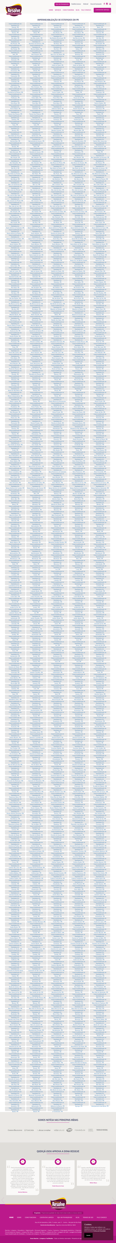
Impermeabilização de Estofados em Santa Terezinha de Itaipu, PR (15, 236)
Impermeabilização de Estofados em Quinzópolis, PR (100, 323)
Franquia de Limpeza (32, 1234)
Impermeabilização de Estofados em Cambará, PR (78, 952)
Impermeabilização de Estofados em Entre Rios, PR (78, 795)
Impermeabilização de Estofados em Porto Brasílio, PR (78, 355)
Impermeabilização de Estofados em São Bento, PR (57, 220)
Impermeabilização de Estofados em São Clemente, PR (57, 215)
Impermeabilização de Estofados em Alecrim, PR (78, 1093)
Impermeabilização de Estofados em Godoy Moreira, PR (15, 735)
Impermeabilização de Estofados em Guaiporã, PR (78, 724)
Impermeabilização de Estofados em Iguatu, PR (57, 681)
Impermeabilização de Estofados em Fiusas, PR (57, 762)
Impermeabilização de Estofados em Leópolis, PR (57, 578)
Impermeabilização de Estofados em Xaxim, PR (36, 25)
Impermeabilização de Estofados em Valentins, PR (57, 57)
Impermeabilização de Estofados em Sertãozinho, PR (36, 133)
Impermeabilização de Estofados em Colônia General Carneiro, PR (57, 870)
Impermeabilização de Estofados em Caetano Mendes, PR (57, 963)
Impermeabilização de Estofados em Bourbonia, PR (36, 979)
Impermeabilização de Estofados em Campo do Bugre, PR (15, 941)
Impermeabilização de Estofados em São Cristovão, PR (36, 215)
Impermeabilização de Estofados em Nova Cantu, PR (15, 475)
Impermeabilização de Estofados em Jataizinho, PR (100, 610)
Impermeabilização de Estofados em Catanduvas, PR (15, 903)
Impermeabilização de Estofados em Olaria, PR (78, 448)
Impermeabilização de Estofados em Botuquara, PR (57, 979)
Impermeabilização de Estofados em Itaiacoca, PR (100, 654)
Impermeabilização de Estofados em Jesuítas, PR (57, 610)
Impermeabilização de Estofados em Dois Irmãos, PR (36, 816)
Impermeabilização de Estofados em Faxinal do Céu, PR (100, 778)
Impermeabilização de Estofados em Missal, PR (15, 502)
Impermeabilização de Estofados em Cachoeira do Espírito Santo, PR (15, 968)
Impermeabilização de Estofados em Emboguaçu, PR (100, 800)
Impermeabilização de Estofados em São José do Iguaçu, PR (79, 187)
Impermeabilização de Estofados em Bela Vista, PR (100, 1006)
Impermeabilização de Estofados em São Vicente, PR (15, 155)
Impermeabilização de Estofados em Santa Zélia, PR (100, 231)
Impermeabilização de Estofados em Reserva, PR (100, 312)
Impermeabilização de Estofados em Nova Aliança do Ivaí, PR (79, 480)
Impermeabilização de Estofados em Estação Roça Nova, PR (36, 789)
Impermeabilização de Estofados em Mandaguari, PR (100, 551)
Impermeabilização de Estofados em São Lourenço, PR (57, 182)
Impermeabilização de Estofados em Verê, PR (15, 52)
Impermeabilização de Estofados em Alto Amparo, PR (36, 1087)
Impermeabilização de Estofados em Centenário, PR (36, 898)
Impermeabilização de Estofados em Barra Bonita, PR (57, 1022)
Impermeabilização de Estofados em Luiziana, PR (36, 567)
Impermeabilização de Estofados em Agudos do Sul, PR (100, 1093)
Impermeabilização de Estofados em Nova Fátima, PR (36, 469)
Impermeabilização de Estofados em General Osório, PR (57, 735)
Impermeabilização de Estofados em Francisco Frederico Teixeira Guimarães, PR (36, 746)
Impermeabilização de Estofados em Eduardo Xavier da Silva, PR (15, 805)
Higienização (29, 1230)
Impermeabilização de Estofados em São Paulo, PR (57, 171)
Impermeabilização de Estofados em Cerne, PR (36, 892)
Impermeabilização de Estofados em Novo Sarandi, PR (36, 453)
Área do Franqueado (96, 4)
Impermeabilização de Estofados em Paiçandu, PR (57, 437)
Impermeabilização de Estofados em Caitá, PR (57, 957)
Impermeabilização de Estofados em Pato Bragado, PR (15, 410)
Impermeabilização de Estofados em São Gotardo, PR (15, 209)
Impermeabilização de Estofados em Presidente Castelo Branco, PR (79, 339)
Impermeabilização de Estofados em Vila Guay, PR (78, 41)
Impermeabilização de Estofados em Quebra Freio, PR (100, 328)
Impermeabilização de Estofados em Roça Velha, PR (78, 280)
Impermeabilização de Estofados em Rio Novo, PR (15, 290)
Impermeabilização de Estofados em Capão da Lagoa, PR (100, 919)
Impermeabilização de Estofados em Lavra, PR (100, 578)
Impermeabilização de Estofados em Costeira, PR (57, 838)
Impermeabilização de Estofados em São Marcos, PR (78, 177)
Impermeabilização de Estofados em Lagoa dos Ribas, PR (57, 594)
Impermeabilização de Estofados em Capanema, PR (57, 925)
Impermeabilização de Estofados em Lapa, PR (78, 583)
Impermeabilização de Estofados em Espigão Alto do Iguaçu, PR (100, 789)
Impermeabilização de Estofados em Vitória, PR (36, 30)
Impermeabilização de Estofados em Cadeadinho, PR (78, 963)
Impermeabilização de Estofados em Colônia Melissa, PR (15, 870)
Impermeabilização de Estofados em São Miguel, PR (15, 177)
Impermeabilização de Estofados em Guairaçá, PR (36, 724)
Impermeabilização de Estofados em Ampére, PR (36, 1071)
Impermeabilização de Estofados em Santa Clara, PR (15, 263)
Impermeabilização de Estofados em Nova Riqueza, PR (15, 464)
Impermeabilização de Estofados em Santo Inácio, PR (100, 220)
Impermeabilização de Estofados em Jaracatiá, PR (15, 621)
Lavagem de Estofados (76, 1232)
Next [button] (113, 1200)
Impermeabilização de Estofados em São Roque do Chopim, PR (79, 160)
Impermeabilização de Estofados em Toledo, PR (78, 90)
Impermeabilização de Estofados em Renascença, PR (15, 318)
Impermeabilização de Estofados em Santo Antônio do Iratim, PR (79, 225)
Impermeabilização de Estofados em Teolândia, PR (36, 106)
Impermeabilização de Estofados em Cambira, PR (15, 952)
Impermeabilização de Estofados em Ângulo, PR (36, 1066)
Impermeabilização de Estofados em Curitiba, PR (36, 827)
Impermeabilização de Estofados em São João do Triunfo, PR (79, 198)
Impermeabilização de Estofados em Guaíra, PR (57, 724)
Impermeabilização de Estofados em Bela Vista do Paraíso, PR (36, 1006)
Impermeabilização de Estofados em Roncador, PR (15, 280)
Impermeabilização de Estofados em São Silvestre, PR (78, 155)
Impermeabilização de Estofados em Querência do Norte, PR (36, 328)
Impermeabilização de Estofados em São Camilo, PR (15, 220)
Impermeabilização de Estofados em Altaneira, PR (100, 1087)
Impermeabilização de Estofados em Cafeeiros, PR (15, 963)
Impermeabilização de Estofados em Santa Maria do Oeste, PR (99, 242)
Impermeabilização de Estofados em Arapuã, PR (78, 1049)
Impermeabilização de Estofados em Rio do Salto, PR (57, 290)
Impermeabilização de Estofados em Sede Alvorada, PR (15, 149)
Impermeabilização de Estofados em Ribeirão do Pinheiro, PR (57, 307)
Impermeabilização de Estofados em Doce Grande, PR (57, 816)
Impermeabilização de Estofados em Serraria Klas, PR (15, 139)
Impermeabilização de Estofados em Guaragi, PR (57, 713)
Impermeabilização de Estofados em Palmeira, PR (57, 431)
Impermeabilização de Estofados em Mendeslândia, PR (36, 507)
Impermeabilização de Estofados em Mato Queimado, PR (57, 513)
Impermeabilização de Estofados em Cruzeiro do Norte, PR (36, 833)
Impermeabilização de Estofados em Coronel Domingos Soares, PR (79, 843)
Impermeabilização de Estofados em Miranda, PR (78, 502)
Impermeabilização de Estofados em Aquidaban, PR (57, 1055)
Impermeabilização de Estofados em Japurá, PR (36, 621)
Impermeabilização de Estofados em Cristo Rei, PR (100, 833)
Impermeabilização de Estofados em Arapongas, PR (15, 1055)
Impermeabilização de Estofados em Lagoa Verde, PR (100, 589)
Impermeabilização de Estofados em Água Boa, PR (78, 1098)
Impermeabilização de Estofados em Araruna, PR (15, 1049)
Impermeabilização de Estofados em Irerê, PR (57, 659)
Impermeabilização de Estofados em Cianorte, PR (15, 887)
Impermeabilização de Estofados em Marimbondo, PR (57, 529)
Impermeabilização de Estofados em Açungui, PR (78, 1104)
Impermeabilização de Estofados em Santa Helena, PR (78, 252)
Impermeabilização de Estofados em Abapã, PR (36, 1109)
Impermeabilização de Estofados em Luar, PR (57, 567)
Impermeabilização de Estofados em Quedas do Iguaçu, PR (78, 328)
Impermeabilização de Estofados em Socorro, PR (15, 128)
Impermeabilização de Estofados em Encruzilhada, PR (36, 800)
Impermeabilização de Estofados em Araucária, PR (100, 1044)
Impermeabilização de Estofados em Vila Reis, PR (100, 36)
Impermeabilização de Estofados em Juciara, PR (36, 605)
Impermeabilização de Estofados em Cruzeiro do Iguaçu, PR (57, 833)
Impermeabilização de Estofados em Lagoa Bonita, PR (78, 594)
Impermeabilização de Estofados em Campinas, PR (57, 941)
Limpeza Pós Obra (27, 1232)
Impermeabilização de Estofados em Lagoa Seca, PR (15, 594)
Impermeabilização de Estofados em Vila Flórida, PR (15, 46)
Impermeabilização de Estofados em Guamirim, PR (78, 719)
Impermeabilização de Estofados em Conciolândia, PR (57, 854)
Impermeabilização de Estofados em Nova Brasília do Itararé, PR (36, 475)
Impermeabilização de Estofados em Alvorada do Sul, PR (100, 1071)
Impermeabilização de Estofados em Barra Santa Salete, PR (100, 1017)
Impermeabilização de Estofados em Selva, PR (36, 144)
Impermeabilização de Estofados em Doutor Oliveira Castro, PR (57, 805)
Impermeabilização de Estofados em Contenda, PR (57, 849)
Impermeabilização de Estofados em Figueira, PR (100, 762)
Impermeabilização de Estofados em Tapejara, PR (15, 117)
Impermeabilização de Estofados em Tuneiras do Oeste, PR (57, 74)
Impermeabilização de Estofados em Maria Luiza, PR (100, 534)
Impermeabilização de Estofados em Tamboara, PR (57, 117)
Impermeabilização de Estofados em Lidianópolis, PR (15, 578)
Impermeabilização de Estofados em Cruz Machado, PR (78, 833)
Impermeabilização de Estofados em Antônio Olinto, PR (57, 1060)
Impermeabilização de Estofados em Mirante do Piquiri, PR (57, 502)
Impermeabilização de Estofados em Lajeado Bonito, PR (36, 589)
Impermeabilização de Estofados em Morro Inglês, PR (100, 491)
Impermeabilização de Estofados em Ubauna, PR (57, 68)
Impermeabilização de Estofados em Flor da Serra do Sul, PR (15, 762)
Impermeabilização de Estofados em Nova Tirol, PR (36, 458)
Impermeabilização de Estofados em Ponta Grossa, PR (36, 366)
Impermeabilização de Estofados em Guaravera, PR (36, 702)
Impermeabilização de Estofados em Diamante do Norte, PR (15, 822)
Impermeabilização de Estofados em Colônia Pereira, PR (57, 865)
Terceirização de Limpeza (12, 1232)
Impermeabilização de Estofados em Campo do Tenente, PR (79, 936)
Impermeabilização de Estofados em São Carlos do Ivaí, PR (99, 215)
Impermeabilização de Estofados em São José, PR (36, 193)
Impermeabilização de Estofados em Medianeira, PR (100, 507)
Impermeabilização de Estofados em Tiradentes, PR (100, 90)
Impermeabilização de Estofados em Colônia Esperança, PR (78, 870)
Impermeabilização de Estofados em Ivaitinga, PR (100, 637)
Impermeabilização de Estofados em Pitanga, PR (100, 372)
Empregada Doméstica (67, 1230)
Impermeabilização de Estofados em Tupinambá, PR (15, 74)
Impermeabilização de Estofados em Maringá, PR (36, 529)
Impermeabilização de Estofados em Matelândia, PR (100, 513)
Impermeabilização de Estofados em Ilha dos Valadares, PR (99, 675)
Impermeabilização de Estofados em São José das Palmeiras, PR (100, 187)
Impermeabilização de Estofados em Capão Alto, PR (36, 925)
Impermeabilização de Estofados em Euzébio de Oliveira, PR (100, 784)
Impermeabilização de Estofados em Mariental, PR (57, 534)
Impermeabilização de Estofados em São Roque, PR (100, 160)
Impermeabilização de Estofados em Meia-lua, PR (78, 507)
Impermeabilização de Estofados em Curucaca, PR (100, 822)
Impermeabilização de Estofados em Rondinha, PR (100, 274)
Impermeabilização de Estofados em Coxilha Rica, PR (15, 838)
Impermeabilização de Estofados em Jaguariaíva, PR (57, 627)
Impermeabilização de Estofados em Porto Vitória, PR (78, 345)
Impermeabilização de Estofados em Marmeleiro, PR (15, 524)
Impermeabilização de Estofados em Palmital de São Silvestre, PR (78, 426)
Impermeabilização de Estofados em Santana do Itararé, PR (57, 231)
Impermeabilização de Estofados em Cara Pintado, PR (78, 914)
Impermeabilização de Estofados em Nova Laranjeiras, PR (15, 469)
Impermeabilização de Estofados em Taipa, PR (15, 122)
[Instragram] (107, 4)
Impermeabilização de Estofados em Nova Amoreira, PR (15, 480)
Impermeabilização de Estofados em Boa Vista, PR (15, 995)
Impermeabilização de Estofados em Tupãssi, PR (36, 74)
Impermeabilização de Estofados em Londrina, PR (15, 572)
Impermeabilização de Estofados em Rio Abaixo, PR (36, 307)
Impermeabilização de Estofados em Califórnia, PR (15, 957)
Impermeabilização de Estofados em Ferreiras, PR (15, 767)
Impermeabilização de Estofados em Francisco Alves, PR (78, 746)
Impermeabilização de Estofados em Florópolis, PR (100, 751)
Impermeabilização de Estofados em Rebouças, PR (78, 318)
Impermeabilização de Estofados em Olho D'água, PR (36, 448)
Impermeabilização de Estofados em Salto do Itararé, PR (36, 269)
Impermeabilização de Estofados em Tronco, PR (100, 74)
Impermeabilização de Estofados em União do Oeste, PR (57, 63)
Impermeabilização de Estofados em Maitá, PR (15, 561)
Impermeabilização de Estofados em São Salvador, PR (36, 160)
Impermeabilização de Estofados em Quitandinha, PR (78, 323)
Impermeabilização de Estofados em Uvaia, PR (78, 57)
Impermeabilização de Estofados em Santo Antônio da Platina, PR (15, 231)
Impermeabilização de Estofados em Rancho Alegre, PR (36, 323)
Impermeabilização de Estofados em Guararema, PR (100, 702)
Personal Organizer (41, 1230)
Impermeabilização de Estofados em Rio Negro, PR (36, 290)
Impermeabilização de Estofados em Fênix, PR (100, 767)
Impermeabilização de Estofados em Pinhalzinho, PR (78, 383)
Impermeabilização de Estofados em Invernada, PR (15, 670)
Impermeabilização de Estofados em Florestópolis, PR (57, 757)
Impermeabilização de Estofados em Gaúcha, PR (15, 740)
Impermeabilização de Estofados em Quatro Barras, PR (36, 334)
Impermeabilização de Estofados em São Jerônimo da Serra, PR (100, 204)
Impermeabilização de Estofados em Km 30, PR (15, 599)
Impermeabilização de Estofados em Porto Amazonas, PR (36, 361)
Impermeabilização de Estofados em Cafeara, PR (36, 963)
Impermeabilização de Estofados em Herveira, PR (36, 697)
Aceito (88, 1235)
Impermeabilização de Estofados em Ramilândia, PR (57, 323)
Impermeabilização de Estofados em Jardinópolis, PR (15, 616)
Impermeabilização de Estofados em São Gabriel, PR (36, 209)
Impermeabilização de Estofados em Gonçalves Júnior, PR (36, 730)
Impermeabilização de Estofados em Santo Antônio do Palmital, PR (57, 225)
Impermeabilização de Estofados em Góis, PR (57, 730)
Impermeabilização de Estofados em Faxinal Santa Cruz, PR (57, 778)
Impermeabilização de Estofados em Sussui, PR (57, 122)
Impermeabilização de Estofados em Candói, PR (36, 930)
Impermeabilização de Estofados (15, 1234)
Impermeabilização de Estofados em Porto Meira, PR (15, 355)
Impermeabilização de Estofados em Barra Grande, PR (15, 1022)
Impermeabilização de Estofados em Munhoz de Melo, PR (78, 491)
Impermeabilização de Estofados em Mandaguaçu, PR (15, 556)
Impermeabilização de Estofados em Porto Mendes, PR (100, 350)
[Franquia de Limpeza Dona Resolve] (13, 10)
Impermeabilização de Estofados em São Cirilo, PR (78, 215)
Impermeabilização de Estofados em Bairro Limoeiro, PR (15, 1033)
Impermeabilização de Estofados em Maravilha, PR (15, 545)
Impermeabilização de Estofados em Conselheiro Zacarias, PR (78, 849)
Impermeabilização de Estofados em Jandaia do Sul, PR (36, 627)
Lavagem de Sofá (63, 1232)
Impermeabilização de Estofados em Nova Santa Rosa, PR (78, 458)
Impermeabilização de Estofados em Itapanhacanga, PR (100, 648)
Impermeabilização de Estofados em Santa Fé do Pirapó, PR (100, 252)
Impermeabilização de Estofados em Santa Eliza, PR (57, 258)
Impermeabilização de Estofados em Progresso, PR (15, 339)
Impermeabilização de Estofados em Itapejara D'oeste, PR (57, 648)
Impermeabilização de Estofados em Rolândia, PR (57, 280)
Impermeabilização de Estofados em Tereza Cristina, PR (100, 101)
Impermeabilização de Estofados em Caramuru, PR (100, 908)
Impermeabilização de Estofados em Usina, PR (100, 57)
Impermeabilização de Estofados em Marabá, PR (78, 545)
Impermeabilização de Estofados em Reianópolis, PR (36, 318)
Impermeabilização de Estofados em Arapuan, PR (57, 1049)
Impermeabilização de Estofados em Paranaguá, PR (78, 415)
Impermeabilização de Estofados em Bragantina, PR (100, 973)
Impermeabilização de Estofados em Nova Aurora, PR (100, 475)
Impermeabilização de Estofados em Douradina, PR (36, 811)
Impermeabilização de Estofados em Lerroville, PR (36, 578)
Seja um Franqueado (64, 1218)
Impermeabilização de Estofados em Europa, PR (15, 789)
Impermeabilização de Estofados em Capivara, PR (15, 919)
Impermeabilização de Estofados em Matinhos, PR (78, 513)
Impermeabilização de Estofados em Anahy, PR (15, 1071)
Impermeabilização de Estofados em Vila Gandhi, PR (100, 41)
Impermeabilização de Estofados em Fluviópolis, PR (78, 751)
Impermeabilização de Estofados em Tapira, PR (100, 112)
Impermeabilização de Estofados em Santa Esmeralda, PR (36, 258)
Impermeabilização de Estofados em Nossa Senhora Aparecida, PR (100, 486)
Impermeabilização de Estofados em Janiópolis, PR (78, 621)
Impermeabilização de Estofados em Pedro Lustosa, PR (15, 399)
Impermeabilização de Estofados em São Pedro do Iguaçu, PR (100, 166)
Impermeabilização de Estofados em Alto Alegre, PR (78, 1087)
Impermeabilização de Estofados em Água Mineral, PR (36, 1098)
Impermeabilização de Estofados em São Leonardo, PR (78, 182)
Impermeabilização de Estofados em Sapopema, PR (78, 149)
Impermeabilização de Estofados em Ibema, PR (36, 692)
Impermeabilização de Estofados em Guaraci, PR (78, 713)
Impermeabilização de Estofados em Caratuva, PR (78, 908)
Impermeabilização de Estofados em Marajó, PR (36, 545)
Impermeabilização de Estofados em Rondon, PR (78, 274)
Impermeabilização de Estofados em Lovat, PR (78, 567)
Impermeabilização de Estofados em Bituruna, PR (100, 995)
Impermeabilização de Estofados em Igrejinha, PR (15, 686)
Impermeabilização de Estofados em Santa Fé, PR (15, 258)
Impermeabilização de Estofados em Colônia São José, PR (15, 865)
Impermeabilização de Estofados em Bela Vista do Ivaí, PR (57, 1006)
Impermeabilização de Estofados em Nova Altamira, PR (57, 480)
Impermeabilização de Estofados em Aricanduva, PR (36, 1044)
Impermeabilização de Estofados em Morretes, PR (36, 496)
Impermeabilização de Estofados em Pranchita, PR (36, 345)
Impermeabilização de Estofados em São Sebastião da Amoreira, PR (100, 155)
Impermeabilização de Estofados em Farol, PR (57, 784)
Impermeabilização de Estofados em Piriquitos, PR (15, 377)
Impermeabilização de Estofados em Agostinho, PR (15, 1104)
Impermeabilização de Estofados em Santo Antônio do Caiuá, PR (100, 225)
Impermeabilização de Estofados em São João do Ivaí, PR (15, 204)
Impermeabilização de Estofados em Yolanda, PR (15, 25)
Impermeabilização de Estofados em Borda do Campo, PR (15, 984)
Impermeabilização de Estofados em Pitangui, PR (57, 372)
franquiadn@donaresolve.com (49, 1234)
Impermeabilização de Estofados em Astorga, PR (15, 1039)
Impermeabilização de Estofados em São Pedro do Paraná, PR (57, 166)
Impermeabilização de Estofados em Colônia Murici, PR (100, 865)
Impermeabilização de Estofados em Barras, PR (57, 1017)
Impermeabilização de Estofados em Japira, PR (57, 621)
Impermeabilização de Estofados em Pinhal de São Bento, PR (15, 388)
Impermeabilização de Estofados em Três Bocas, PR (78, 84)
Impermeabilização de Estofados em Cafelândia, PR (100, 957)
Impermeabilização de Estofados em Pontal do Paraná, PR (15, 366)
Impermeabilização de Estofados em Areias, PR (57, 1044)
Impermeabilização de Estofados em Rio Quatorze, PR (78, 285)
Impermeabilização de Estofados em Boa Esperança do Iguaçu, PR (57, 995)
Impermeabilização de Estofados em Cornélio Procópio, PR (100, 843)
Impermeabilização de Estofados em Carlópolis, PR (15, 908)
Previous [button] (3, 1200)
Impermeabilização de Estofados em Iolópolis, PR (78, 664)
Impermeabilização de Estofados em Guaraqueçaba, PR (15, 708)
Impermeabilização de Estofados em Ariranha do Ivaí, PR (15, 1044)
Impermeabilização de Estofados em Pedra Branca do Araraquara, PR (57, 399)
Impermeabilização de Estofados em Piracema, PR (100, 377)
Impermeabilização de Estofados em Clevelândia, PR (57, 881)
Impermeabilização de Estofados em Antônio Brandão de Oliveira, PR (79, 1060)
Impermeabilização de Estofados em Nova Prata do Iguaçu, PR (36, 464)
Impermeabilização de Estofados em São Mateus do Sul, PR (36, 177)
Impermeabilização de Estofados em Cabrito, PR (15, 973)
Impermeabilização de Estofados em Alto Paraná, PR (57, 1082)
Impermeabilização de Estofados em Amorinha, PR (57, 1071)
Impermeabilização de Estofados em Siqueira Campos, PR (57, 128)
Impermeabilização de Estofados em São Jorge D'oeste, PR (57, 193)
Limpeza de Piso (51, 1232)
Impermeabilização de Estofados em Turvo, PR (100, 68)
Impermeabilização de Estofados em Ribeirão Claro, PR (100, 307)
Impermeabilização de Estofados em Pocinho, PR (100, 366)
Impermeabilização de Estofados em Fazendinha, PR (36, 773)
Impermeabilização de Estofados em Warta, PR (100, 25)
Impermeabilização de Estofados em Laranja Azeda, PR (57, 583)
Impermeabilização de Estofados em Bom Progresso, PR (100, 984)
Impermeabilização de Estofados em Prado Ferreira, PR (57, 345)
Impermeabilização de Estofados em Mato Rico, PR (36, 513)
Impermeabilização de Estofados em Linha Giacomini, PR (78, 572)
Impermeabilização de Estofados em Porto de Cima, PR (36, 355)
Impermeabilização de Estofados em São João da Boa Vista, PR (57, 204)
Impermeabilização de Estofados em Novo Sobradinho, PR (15, 453)
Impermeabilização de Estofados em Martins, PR (36, 518)
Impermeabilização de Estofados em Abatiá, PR (15, 1109)
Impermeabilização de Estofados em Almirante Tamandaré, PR (36, 1093)
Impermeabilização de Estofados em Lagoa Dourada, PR (36, 594)
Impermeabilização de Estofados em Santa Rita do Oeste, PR (79, 236)
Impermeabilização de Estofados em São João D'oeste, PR (57, 198)
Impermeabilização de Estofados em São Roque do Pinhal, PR (57, 160)
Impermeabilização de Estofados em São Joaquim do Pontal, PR (15, 198)
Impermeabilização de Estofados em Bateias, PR (36, 1011)
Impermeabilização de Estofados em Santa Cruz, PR (100, 258)
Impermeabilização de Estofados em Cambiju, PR (36, 952)
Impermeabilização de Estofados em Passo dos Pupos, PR (78, 410)
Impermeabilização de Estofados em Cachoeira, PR (78, 968)
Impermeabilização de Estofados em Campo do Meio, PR (100, 936)
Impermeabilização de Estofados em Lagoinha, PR (78, 589)
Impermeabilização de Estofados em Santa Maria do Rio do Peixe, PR (78, 242)
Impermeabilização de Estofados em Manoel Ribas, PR (100, 545)
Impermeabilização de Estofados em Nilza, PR (36, 491)
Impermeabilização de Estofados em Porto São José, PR (100, 345)
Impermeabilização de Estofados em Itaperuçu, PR (36, 648)
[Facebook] (104, 4)
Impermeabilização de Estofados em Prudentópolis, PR (100, 334)
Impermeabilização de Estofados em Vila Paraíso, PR (15, 41)
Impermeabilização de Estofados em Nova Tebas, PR (57, 458)
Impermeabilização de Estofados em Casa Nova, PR (100, 903)
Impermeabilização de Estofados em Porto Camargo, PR (57, 355)
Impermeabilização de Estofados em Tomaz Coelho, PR (57, 90)
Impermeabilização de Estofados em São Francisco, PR (100, 209)
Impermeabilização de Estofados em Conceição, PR (100, 854)
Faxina (50, 1230)
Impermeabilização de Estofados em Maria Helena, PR (15, 540)
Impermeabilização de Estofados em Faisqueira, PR (78, 784)
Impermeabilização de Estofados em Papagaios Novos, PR (78, 421)
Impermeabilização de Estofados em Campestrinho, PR (100, 946)
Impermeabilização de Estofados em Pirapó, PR (57, 377)
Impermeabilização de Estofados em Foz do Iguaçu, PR (15, 751)
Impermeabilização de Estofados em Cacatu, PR (100, 968)
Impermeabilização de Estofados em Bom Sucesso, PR (57, 984)
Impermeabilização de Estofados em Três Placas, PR (78, 79)
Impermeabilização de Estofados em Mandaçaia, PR (36, 556)
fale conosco (86, 10)
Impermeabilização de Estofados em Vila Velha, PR (15, 36)
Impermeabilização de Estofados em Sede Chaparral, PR (100, 144)
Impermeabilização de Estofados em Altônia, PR (36, 1076)
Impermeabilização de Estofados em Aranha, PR (36, 1055)
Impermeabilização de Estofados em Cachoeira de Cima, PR (57, 968)
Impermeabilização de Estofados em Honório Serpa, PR (100, 692)
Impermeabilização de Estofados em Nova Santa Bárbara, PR (100, 458)
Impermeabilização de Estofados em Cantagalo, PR (100, 925)
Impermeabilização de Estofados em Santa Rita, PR (100, 236)
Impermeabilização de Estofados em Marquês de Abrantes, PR (100, 518)
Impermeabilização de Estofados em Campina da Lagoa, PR (57, 946)
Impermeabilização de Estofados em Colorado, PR (36, 860)
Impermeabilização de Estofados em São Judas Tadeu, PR (100, 182)
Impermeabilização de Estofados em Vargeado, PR (15, 57)
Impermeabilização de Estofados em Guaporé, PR (36, 719)
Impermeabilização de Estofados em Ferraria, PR (36, 767)
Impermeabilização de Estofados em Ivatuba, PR (57, 637)
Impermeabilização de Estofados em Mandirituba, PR (57, 551)
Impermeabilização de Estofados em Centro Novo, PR (57, 892)
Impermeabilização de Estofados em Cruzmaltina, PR (78, 827)
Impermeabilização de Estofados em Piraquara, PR (36, 377)
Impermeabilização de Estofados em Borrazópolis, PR (78, 979)
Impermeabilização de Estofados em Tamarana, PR (100, 117)
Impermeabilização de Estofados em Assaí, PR (57, 1039)
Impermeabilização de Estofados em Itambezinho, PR (15, 654)
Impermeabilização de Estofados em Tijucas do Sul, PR (78, 95)
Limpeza (13, 1230)
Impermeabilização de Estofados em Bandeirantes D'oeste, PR (36, 1028)
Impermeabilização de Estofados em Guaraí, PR (36, 713)
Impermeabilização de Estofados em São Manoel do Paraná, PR (100, 177)
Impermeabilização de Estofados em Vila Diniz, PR (57, 46)
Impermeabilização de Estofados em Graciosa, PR (15, 730)
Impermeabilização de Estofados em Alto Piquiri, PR (36, 1082)
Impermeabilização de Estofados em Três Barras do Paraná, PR (15, 90)
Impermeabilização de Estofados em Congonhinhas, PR (15, 854)
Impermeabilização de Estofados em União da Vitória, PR (78, 63)
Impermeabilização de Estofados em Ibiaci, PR (15, 692)
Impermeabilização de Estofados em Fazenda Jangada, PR (100, 773)
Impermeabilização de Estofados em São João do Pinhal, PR (100, 198)
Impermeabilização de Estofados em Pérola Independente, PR (15, 393)
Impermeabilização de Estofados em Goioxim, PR (78, 730)
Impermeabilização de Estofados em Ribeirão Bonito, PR (15, 312)
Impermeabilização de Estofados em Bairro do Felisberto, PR (36, 1033)
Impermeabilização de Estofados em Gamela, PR (36, 740)
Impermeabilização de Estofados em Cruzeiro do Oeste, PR (15, 833)
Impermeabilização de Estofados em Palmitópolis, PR (57, 426)
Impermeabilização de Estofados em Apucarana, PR (78, 1055)
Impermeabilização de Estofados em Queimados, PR (57, 328)
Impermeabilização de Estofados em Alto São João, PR (57, 1076)
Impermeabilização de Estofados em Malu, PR (78, 556)
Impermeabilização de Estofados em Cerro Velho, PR (78, 887)
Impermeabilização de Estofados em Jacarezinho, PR (36, 632)
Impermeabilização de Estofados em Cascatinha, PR (78, 903)
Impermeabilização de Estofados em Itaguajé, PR (15, 659)
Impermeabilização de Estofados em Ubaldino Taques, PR (78, 68)
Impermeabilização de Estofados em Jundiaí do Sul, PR (15, 605)
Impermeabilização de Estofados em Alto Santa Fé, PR (78, 1076)
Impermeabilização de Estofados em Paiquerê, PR (100, 431)
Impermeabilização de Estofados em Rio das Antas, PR (57, 296)
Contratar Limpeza (47, 1218)
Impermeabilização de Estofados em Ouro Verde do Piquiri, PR (100, 437)
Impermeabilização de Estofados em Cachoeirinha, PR (100, 963)
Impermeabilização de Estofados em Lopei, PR (100, 567)
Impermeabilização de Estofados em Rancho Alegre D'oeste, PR (15, 323)
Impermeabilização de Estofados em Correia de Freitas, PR (15, 843)
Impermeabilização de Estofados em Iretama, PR (36, 659)
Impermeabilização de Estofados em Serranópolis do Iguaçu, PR (36, 139)
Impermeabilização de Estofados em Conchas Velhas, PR (78, 854)
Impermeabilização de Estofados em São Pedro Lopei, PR (36, 166)
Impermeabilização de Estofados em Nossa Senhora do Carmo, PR (100, 480)
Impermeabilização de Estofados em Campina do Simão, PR (15, 946)
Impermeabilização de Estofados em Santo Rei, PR (78, 220)
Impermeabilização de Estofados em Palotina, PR (36, 426)
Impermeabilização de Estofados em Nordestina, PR (15, 491)
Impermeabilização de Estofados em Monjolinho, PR (100, 496)
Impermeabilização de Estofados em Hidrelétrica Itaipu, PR (15, 697)
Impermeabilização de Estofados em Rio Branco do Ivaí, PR (36, 301)
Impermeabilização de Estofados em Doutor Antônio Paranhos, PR (15, 811)
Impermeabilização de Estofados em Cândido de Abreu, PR (57, 930)
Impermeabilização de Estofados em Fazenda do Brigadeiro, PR (36, 778)
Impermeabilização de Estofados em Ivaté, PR (78, 637)
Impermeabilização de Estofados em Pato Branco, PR (100, 404)
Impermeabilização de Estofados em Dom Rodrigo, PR (78, 811)
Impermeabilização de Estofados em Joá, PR (36, 610)
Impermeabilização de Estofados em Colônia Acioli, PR (100, 876)
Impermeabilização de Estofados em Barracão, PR (78, 1017)
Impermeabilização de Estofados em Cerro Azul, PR (100, 887)
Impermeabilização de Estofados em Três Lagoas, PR (15, 84)
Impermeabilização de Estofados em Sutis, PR (36, 122)
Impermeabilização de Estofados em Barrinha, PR (78, 1011)
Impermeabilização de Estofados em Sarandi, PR (57, 149)
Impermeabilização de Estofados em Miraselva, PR (36, 502)
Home (11, 1217)
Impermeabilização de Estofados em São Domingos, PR (15, 215)
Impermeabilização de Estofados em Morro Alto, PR (15, 496)
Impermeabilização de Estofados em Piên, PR (78, 388)
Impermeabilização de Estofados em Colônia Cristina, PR (15, 876)
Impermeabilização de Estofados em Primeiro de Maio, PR (36, 339)
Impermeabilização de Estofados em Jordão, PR (100, 605)
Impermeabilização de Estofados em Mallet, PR (100, 556)
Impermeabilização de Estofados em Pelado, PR (100, 393)
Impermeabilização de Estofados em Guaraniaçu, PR (78, 708)
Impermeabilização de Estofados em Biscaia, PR (15, 1001)
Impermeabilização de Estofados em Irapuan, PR (100, 659)
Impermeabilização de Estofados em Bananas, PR (78, 1028)
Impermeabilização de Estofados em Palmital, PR (100, 426)
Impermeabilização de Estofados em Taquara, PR (57, 112)
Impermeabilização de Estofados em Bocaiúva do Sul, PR (57, 990)
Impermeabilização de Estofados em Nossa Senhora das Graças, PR (36, 486)
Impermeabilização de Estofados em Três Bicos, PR (100, 84)
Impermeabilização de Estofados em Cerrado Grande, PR (15, 892)
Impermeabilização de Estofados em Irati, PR (78, 659)
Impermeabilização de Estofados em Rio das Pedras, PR (15, 296)
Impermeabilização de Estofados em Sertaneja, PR (78, 133)
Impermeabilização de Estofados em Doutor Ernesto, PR (78, 805)
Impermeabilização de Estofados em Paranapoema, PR (57, 415)
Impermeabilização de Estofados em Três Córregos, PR (36, 84)
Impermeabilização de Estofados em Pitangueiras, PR (78, 372)
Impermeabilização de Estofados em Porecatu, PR (100, 361)
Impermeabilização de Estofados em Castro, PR (36, 903)
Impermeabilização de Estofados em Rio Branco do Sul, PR (15, 301)
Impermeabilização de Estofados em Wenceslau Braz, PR (78, 25)
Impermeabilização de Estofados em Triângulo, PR (57, 79)
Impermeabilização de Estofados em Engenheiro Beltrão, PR (100, 795)
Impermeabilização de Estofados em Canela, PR (15, 930)
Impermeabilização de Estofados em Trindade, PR (36, 79)
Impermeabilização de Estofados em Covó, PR (36, 838)
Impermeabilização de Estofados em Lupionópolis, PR (100, 561)
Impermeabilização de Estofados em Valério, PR (36, 57)
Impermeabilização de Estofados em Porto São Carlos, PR (15, 350)
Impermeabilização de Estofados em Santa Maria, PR (15, 247)
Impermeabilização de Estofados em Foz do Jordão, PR (100, 746)
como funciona (68, 10)
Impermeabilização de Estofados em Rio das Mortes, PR (36, 296)
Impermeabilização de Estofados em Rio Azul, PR (15, 307)
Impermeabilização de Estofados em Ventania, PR (78, 52)
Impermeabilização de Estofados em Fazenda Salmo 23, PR (57, 773)
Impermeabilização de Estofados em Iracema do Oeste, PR (15, 664)
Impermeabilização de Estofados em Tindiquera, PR (15, 95)
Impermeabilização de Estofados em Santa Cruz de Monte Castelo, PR (78, 258)
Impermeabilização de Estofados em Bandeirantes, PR (57, 1028)
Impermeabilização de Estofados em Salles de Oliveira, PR (78, 269)
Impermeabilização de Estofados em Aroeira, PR (100, 1039)
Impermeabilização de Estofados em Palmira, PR (15, 431)
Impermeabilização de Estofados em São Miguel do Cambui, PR (100, 171)
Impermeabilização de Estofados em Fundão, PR (78, 740)
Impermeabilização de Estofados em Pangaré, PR (100, 421)
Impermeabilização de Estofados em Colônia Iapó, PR (36, 870)
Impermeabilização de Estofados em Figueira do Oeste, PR (78, 762)
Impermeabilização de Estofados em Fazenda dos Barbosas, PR (15, 778)
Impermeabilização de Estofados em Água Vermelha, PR (15, 1098)
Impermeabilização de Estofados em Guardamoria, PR (15, 702)
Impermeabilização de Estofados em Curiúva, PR (15, 827)
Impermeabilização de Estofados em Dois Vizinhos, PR (100, 811)
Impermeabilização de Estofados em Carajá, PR (36, 914)
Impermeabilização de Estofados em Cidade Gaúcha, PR (100, 881)
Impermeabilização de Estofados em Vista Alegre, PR (78, 30)
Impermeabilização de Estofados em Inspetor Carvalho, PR (36, 670)
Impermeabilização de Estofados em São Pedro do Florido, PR (15, 171)
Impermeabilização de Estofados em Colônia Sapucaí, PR (100, 860)
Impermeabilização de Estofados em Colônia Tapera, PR (57, 860)
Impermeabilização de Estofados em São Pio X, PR (15, 166)
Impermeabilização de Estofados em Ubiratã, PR (36, 68)
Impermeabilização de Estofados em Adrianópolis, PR (36, 1104)
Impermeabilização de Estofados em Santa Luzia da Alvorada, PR (57, 247)
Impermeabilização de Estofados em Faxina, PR (36, 784)
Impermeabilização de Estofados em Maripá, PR (100, 524)
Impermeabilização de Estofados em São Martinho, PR (57, 177)
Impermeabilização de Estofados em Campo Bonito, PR (36, 941)
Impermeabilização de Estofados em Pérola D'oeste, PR (36, 393)
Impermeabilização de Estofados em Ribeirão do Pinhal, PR (78, 307)
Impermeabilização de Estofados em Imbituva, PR (36, 675)
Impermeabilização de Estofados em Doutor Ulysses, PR (36, 805)
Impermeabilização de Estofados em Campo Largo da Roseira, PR (36, 936)
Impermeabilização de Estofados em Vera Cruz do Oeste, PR (57, 52)
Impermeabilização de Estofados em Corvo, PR (78, 838)
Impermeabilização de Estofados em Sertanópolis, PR (57, 133)
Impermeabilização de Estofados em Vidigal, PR (78, 46)
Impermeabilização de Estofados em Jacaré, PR (57, 632)
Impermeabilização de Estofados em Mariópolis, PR (15, 529)
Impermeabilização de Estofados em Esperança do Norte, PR (36, 795)
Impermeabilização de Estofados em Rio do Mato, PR (78, 290)
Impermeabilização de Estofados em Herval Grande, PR (57, 697)
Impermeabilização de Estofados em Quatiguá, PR (57, 334)
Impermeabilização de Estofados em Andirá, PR (100, 1066)
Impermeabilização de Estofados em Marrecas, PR (57, 518)
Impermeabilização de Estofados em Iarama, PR (78, 692)
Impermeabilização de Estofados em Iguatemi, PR (78, 681)
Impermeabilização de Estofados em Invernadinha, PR (100, 664)
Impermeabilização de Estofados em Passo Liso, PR (36, 410)
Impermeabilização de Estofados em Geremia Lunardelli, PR (36, 735)
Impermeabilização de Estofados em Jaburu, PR (78, 632)
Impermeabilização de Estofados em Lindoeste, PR (100, 572)
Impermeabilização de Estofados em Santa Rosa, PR (57, 236)
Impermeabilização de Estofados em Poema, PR (78, 366)
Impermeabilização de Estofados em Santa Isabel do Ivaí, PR (36, 252)
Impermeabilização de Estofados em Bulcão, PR (36, 973)
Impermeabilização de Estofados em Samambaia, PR (78, 263)
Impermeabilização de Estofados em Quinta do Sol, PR (15, 328)
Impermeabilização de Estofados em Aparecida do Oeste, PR (15, 1060)
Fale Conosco (102, 1218)
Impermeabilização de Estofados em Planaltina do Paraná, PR (36, 372)
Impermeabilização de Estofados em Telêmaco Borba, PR (57, 106)
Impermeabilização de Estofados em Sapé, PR (100, 149)
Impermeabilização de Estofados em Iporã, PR (36, 664)
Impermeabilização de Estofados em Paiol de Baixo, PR (36, 437)
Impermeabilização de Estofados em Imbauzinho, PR (57, 675)
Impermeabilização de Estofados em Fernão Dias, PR (57, 767)
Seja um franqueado (62, 4)
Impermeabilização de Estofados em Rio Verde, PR (15, 285)
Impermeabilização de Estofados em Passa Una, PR (15, 415)
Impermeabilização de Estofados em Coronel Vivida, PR (36, 843)
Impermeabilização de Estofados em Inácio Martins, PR (15, 675)
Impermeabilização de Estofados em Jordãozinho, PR (78, 605)
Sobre (19, 1218)
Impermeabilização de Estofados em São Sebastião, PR (15, 160)
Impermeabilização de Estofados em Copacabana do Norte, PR (36, 849)
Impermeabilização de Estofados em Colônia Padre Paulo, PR (79, 865)
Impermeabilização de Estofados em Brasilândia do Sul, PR (78, 973)
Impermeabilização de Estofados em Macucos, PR (57, 561)
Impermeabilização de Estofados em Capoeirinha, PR (100, 914)
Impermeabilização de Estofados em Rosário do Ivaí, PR (57, 274)
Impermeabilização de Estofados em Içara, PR (78, 686)
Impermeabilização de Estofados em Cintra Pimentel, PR (78, 881)
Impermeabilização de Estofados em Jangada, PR (15, 627)
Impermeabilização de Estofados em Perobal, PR (78, 393)
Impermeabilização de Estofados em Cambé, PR (57, 952)
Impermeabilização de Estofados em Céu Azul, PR (57, 887)
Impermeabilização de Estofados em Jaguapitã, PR (78, 627)
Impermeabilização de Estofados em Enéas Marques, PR (15, 800)
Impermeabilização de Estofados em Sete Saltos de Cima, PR (15, 133)
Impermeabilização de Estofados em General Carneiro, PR (78, 735)
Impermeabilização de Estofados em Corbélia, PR (15, 849)
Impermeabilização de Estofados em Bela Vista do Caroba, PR (79, 1006)
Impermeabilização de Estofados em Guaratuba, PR (78, 702)
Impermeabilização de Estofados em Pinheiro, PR (36, 383)
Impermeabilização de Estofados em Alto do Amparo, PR (15, 1087)
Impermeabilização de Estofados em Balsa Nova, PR (100, 1028)
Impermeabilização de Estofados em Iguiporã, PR (36, 681)
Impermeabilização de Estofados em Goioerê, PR (100, 730)
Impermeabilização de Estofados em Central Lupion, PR (100, 892)
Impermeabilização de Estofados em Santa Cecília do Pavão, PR (36, 263)
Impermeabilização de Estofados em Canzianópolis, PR (78, 925)
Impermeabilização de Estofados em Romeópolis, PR (36, 280)
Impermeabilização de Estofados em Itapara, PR (78, 648)
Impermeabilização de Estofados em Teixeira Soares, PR (78, 106)
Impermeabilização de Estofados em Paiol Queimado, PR (15, 437)
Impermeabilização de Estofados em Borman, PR (100, 979)
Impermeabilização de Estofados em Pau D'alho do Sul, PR (57, 404)
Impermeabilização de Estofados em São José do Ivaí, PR (36, 187)
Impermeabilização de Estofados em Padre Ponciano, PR (78, 437)
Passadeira (21, 1230)
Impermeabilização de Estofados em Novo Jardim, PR (57, 453)
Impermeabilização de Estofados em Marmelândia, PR (36, 524)
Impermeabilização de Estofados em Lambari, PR (100, 583)
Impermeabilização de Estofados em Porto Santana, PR (36, 350)
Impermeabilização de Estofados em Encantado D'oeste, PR (57, 800)
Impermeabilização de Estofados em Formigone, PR (57, 751)
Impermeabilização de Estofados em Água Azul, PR (100, 1098)
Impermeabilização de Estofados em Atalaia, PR (100, 1033)
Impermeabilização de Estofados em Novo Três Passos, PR (100, 448)
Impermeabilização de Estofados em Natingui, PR (57, 491)
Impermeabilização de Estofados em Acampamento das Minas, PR (99, 1104)
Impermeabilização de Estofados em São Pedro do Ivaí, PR (78, 166)
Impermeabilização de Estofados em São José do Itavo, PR (57, 187)
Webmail (85, 4)
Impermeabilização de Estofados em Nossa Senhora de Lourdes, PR (15, 486)
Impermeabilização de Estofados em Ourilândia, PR (78, 442)
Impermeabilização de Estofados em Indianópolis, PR (57, 670)
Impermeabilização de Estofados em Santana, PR (78, 231)
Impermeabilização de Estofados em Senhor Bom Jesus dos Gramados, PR (100, 139)
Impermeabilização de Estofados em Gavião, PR (100, 735)
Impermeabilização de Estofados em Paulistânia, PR (15, 404)
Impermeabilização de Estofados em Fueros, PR (100, 740)
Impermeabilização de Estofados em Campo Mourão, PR (100, 930)
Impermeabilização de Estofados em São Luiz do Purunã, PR (15, 182)
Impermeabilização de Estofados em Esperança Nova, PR (15, 795)
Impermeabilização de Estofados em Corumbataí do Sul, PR (100, 838)
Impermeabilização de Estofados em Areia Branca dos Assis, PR (79, 1044)
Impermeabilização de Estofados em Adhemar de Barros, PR (57, 1104)
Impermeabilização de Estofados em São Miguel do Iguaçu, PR (78, 171)
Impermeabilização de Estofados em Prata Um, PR (100, 339)
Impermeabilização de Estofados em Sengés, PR (15, 144)
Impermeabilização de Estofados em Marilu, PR (100, 529)
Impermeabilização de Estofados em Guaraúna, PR (57, 702)
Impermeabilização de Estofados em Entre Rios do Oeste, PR (58, 795)
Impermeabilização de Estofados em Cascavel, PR (57, 903)
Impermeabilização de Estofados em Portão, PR (78, 361)
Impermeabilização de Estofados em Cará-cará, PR (57, 914)
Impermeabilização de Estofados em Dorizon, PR (57, 811)
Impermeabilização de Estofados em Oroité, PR (15, 448)
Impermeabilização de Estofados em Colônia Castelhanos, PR (79, 876)
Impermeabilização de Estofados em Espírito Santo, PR (78, 789)
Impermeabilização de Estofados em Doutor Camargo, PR (100, 805)
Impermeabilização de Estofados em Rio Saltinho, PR (57, 285)
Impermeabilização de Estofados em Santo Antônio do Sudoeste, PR (15, 225)
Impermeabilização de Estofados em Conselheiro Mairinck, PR (100, 849)
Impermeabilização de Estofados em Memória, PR (57, 507)
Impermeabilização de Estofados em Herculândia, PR (78, 697)
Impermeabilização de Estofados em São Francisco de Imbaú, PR (79, 209)
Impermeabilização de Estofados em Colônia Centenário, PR (36, 876)
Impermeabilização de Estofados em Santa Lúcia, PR (100, 247)
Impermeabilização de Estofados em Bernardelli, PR (57, 1001)
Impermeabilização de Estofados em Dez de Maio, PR (36, 822)
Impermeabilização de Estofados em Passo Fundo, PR (57, 410)
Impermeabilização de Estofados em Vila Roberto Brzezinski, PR (57, 36)
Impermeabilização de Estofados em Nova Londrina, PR (100, 464)
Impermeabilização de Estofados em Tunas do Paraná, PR (78, 74)
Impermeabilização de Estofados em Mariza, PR (57, 524)
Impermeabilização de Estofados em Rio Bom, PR (100, 301)
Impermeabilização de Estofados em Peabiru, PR (78, 399)
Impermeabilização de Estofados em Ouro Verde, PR (36, 442)
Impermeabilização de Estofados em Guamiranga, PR (100, 719)
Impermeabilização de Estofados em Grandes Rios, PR (100, 724)
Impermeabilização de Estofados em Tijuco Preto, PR (57, 95)
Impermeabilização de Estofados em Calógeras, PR (100, 952)
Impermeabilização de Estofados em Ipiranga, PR (57, 664)
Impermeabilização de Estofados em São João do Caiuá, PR (36, 204)
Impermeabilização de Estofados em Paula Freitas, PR (36, 404)
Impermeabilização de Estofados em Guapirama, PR (57, 719)
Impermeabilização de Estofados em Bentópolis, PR (78, 1001)
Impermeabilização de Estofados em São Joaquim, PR (36, 198)
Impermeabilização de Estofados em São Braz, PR (36, 220)
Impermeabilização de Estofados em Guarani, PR (100, 708)
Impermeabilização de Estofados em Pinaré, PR (57, 388)
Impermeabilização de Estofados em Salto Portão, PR (100, 263)
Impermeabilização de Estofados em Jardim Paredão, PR (36, 616)
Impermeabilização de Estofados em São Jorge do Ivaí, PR (100, 193)
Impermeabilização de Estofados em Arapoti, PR (100, 1049)
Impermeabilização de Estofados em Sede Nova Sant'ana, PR (79, 144)
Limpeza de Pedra (39, 1232)
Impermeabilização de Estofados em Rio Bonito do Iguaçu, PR (57, 301)
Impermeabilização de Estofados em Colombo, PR (15, 881)
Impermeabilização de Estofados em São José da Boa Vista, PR (15, 193)
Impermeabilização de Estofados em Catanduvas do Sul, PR (100, 898)
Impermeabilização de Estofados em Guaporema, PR (15, 719)
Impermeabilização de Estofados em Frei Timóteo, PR (15, 746)
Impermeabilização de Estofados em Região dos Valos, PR (57, 318)
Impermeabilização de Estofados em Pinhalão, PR (100, 383)
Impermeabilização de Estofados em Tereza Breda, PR (15, 106)
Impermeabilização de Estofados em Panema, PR (15, 426)
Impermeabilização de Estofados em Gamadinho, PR (57, 740)
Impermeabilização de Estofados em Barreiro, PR (36, 1017)
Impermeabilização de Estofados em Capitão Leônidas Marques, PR (36, 919)
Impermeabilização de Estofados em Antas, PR (15, 1066)
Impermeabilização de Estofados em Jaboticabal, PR (100, 632)
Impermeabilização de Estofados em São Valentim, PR (36, 155)
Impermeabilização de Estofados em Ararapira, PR (36, 1049)
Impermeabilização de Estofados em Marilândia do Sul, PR (36, 534)
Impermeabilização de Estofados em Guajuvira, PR (15, 724)
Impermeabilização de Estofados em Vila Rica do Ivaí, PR (78, 36)
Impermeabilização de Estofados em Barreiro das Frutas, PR (15, 1017)
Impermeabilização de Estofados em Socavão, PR (36, 128)
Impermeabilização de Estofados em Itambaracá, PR (57, 654)
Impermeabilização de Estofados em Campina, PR (78, 946)
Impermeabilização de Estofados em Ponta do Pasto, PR (57, 366)
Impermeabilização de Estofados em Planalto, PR (15, 372)
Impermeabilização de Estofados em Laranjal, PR (36, 583)
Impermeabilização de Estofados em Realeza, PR (100, 318)
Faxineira (56, 1230)
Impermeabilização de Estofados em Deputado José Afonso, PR (79, 822)
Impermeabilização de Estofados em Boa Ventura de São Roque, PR (36, 995)
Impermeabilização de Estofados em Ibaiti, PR (57, 692)
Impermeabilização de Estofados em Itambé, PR (36, 654)
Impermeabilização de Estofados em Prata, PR (15, 345)
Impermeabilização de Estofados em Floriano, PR (36, 757)
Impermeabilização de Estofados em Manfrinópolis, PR (36, 551)
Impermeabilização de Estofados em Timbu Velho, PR (36, 95)
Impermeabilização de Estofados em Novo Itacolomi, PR (78, 453)
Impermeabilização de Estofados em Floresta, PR (78, 757)
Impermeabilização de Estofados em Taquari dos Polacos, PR (36, 112)
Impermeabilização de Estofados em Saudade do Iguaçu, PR (36, 149)
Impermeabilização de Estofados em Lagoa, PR (100, 594)
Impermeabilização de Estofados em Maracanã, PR (57, 545)
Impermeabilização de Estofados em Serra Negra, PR (57, 139)
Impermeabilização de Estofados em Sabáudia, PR (36, 274)
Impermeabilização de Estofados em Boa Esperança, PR (78, 995)
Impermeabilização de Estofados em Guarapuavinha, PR (36, 708)
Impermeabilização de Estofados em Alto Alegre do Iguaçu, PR (57, 1087)
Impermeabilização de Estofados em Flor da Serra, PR (36, 762)
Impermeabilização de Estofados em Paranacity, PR (15, 421)
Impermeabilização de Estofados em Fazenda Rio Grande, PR (79, 773)
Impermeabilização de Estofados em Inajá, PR (100, 670)
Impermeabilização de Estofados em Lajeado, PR (57, 589)
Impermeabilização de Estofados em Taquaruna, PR (100, 106)
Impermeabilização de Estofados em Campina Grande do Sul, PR (79, 941)
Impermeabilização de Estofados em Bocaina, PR (78, 990)
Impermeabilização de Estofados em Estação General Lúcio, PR (57, 789)
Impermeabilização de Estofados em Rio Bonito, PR (78, 301)
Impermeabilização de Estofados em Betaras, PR (36, 1001)
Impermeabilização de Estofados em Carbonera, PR (36, 908)
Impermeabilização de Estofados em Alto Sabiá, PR (100, 1076)
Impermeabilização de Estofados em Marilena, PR (15, 534)
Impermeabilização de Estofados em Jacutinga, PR (100, 627)
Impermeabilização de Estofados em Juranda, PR (100, 599)
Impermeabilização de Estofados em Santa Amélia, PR (57, 263)
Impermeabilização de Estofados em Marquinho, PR (78, 518)
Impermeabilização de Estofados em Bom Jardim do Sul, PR (36, 990)
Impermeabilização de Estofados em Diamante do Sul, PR (100, 816)
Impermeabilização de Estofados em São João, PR (78, 204)
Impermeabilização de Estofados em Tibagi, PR (100, 95)
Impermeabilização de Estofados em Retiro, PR (57, 312)
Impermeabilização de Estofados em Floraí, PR (100, 757)
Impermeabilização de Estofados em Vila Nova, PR (57, 41)
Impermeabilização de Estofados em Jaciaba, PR (15, 632)
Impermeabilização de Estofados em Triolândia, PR (15, 79)
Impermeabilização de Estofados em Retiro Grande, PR (36, 312)
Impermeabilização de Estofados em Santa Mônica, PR (36, 242)
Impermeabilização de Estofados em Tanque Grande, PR (36, 117)
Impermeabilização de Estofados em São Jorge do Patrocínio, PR (79, 193)
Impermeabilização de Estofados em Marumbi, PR (15, 518)
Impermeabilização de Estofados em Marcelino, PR (100, 540)
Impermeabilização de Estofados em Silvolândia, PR (100, 128)
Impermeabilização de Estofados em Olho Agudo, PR (57, 448)
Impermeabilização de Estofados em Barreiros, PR (100, 1011)
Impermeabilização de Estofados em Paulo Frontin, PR (100, 399)
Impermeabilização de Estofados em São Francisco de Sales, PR (58, 209)
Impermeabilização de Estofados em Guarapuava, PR (57, 708)
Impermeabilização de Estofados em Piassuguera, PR (100, 388)
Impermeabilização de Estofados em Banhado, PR (15, 1028)
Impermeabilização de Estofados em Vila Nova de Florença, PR (36, 41)
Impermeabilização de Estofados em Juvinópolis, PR (57, 599)
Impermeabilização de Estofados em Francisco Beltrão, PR (57, 746)
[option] (22, 1177)
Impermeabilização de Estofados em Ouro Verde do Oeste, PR (15, 442)
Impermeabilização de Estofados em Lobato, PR (36, 572)
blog (77, 10)
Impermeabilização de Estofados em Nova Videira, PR (15, 458)
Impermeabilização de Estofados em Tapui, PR (78, 112)
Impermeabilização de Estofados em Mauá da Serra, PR (15, 513)
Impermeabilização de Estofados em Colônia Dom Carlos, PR (100, 870)
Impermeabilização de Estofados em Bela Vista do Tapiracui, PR (100, 1001)
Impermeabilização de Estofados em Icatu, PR (36, 686)
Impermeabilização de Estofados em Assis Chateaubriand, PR (36, 1039)
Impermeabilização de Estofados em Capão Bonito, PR (15, 925)
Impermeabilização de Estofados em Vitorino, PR (15, 30)
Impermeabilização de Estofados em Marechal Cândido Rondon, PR (58, 540)
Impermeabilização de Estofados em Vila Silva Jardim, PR (36, 36)
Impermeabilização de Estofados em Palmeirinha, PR (36, 431)
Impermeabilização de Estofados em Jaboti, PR (15, 637)
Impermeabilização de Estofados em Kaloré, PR (36, 599)
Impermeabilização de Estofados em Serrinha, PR (100, 133)
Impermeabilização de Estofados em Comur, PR (15, 860)
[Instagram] (110, 4)
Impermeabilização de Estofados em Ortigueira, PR (100, 442)
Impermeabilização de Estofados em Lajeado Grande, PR (15, 589)
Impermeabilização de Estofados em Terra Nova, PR (57, 101)
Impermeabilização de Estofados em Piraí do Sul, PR (78, 377)
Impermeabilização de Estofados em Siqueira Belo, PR (78, 128)
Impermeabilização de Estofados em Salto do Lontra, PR (15, 269)
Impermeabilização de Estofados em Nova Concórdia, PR (100, 469)
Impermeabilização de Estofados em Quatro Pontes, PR (15, 334)
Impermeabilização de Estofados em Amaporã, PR (78, 1071)
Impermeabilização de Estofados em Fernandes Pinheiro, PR (79, 767)
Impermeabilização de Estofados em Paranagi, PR (100, 415)
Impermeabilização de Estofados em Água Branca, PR (57, 1098)
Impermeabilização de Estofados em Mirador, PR (100, 502)
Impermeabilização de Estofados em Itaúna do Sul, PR (100, 643)
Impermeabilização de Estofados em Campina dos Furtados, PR (100, 941)
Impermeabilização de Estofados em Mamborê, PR (57, 556)
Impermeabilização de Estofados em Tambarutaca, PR (78, 117)
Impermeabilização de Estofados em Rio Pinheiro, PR (100, 285)
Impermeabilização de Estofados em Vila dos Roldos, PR (36, 46)
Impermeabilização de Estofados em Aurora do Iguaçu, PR (78, 1033)
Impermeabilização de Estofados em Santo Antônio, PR (36, 231)
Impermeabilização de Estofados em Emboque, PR (78, 800)
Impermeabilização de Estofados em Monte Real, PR (78, 496)
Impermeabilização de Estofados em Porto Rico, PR (78, 350)
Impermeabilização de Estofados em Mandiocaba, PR (78, 551)
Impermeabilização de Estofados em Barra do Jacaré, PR (36, 1022)
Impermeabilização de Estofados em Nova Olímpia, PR (57, 464)
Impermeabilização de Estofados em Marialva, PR (78, 534)
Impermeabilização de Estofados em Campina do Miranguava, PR (36, 946)
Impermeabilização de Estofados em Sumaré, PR (78, 122)
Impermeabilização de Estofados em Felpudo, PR (15, 773)
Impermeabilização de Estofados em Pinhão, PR (57, 383)
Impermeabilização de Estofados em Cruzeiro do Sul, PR (100, 827)
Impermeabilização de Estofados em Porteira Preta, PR (57, 361)
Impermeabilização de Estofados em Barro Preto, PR (57, 1011)
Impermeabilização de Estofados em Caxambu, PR (57, 898)
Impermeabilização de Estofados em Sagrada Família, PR (15, 274)
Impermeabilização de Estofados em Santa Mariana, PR (57, 242)
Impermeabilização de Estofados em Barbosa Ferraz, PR (78, 1022)
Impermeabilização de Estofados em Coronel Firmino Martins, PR (57, 843)
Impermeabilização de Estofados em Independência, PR (78, 670)
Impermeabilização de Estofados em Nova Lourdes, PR (78, 464)
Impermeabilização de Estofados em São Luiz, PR (36, 182)
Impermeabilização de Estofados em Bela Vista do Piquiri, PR (15, 1006)
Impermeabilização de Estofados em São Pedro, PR (36, 171)
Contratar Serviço (102, 10)
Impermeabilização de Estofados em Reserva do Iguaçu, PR (78, 312)
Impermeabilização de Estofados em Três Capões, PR (57, 84)
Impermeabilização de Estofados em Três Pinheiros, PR (100, 79)
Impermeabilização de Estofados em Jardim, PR (100, 616)
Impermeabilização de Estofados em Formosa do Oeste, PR (36, 751)
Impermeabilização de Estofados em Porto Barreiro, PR (15, 361)
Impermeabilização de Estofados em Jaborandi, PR (36, 637)
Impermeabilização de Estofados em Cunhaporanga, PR (57, 827)
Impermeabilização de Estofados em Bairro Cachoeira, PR (57, 1033)
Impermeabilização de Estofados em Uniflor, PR (36, 63)
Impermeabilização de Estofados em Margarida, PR (36, 540)
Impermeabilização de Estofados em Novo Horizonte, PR (100, 453)
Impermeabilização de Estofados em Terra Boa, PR (78, 101)
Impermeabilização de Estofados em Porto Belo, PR (100, 355)
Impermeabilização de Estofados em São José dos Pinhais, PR (15, 187)
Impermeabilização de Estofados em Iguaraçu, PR (100, 681)
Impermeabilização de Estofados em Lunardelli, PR (15, 567)
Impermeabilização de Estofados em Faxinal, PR (15, 784)
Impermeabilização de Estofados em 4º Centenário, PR (57, 1109)
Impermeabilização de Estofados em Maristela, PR (78, 524)
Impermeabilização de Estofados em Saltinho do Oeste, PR (57, 269)
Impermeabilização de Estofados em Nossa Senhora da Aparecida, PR (78, 486)
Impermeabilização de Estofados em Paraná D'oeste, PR (36, 421)
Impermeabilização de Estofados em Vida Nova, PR (100, 46)
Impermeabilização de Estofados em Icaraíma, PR (57, 686)
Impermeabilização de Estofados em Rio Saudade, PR (36, 285)
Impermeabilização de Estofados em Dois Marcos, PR (15, 816)
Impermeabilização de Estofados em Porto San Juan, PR (57, 350)
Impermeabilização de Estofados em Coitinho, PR (36, 881)
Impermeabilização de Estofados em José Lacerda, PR (57, 605)
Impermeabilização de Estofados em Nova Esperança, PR (78, 469)
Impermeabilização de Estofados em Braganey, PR (15, 979)
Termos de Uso (88, 1218)
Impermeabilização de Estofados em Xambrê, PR (57, 25)
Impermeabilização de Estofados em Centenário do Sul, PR (15, 898)
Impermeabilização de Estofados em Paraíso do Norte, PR (57, 421)
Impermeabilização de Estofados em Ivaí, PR (57, 643)
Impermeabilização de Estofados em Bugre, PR (57, 973)
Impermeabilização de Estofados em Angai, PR (57, 1066)
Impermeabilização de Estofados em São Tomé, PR (57, 155)
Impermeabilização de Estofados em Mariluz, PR (78, 529)
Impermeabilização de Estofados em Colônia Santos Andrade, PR (36, 865)
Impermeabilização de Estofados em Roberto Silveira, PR (100, 280)
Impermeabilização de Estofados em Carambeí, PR (15, 914)
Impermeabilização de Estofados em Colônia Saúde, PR (78, 860)
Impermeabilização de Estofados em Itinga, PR (78, 643)
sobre (51, 10)
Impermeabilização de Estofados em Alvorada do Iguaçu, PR (15, 1076)
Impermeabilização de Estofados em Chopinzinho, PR (36, 887)
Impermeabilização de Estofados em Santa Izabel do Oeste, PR (15, 252)
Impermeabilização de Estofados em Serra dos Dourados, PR (79, 139)
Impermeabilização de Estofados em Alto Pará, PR (100, 1082)
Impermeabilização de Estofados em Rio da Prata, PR (78, 296)
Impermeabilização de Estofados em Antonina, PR (100, 1060)
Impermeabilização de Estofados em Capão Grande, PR (78, 919)
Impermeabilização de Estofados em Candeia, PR (78, 930)
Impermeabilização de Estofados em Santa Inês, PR (57, 252)
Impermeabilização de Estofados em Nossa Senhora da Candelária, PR (57, 486)
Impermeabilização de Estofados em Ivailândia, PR (36, 643)
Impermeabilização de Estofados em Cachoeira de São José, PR (36, 968)
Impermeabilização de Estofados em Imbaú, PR (78, 675)
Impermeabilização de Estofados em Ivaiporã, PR (15, 643)
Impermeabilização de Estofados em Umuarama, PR (15, 68)
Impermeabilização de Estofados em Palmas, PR (78, 431)
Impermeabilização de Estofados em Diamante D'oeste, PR (78, 816)
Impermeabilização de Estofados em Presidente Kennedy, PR (58, 339)
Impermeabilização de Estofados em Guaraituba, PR (15, 713)
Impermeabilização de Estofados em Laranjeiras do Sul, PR (15, 583)
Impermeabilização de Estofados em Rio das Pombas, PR (100, 290)
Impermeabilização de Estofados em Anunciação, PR (36, 1060)
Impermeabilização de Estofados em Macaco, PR (78, 561)
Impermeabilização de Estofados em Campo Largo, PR (57, 936)
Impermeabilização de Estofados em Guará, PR (100, 713)
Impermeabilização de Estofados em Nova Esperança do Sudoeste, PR (57, 469)
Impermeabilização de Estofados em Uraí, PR (15, 63)
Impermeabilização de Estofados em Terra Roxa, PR (15, 101)
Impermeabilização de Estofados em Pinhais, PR (36, 388)
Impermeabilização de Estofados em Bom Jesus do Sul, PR (15, 990)
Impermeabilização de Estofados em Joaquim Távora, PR (15, 610)
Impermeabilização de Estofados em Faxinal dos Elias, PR (78, 778)
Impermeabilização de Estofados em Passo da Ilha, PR (100, 410)
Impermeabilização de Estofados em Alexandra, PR (57, 1093)
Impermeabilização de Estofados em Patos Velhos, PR (78, 404)
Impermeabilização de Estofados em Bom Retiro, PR (78, 984)
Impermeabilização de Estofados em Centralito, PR (78, 892)
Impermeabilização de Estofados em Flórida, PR (15, 757)
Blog (77, 1218)
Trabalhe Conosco (76, 4)
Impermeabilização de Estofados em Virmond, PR (100, 30)
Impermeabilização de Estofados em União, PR (100, 63)
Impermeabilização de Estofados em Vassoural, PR (100, 52)
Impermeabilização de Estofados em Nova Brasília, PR (57, 475)
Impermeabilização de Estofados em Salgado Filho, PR (100, 269)
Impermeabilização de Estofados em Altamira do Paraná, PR (15, 1093)
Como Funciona (30, 1218)
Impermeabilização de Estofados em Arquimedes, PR (78, 1039)
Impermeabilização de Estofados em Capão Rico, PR (57, 919)
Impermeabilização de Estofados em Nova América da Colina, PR (36, 480)
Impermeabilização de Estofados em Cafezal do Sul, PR (78, 957)
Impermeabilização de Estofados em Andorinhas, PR (78, 1066)
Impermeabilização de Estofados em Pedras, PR (36, 399)
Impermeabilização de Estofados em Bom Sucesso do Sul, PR (36, 984)
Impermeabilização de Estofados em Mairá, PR (36, 561)
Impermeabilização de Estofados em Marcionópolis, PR (78, 540)
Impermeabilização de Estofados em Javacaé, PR (78, 610)
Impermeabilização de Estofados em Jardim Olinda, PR (57, 616)
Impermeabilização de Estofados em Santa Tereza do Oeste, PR (36, 236)
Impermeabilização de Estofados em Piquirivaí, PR (15, 383)
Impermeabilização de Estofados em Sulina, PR (100, 122)
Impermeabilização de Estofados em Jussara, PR (78, 599)
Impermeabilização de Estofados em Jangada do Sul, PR (100, 621)
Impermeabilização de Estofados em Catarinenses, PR (78, 898)
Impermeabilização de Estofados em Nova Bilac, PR (78, 475)
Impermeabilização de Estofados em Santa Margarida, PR (36, 247)
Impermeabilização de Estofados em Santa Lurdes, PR (78, 247)
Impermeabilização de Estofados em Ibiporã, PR (100, 686)
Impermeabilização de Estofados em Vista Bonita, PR (57, 30)
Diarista (7, 1230)
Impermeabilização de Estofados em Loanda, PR (57, 572)
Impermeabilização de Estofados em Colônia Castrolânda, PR (57, 876)
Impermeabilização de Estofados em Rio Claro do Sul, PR (100, 296)
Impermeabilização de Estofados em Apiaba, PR (100, 1055)
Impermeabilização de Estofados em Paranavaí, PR (36, 415)
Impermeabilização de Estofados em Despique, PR (57, 822)
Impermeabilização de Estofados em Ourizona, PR (57, 442)
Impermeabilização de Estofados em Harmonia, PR (100, 697)
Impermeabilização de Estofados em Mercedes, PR (15, 507)
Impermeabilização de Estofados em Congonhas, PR (36, 854)
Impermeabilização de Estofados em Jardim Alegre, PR (78, 616)
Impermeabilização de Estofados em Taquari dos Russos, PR (15, 112)
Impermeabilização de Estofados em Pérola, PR (57, 393)
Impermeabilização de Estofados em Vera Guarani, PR (36, 52)
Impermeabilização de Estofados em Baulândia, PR (15, 1011)
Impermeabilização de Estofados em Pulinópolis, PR (78, 334)
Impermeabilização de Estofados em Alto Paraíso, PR (78, 1082)
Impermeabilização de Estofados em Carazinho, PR (57, 908)
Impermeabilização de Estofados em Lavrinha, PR (78, 578)
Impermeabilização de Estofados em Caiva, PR (36, 957)
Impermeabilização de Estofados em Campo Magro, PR (15, 936)
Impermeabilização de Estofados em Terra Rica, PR (36, 101)
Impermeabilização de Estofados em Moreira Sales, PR (57, 496)
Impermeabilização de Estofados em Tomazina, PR (36, 90)
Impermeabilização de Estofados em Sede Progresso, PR (57, 144)
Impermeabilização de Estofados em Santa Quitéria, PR (15, 242)
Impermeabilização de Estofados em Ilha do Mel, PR (15, 681)
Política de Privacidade (99, 1231)
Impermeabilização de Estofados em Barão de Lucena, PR (100, 1022)
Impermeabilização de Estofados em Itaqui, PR (15, 648)
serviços (58, 10)
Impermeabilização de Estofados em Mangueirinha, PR (15, 551)
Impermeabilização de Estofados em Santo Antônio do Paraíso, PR (36, 225)
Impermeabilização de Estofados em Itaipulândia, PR (78, 654)
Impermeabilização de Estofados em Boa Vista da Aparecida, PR (100, 990)
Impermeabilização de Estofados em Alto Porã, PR (15, 1082)
